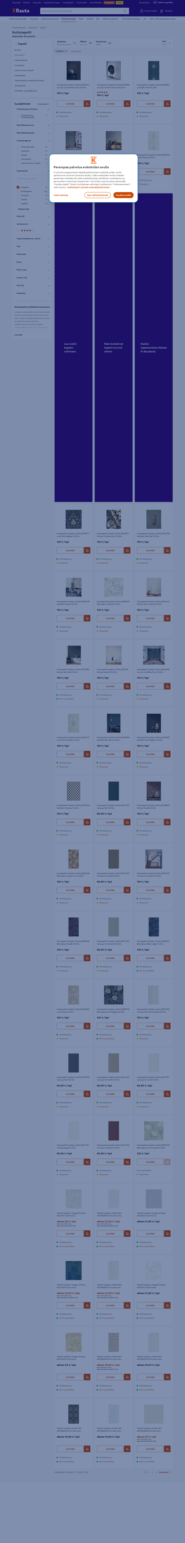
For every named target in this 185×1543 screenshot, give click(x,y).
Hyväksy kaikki (123, 195)
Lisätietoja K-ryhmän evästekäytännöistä (88, 187)
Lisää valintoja (61, 195)
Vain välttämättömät (97, 195)
